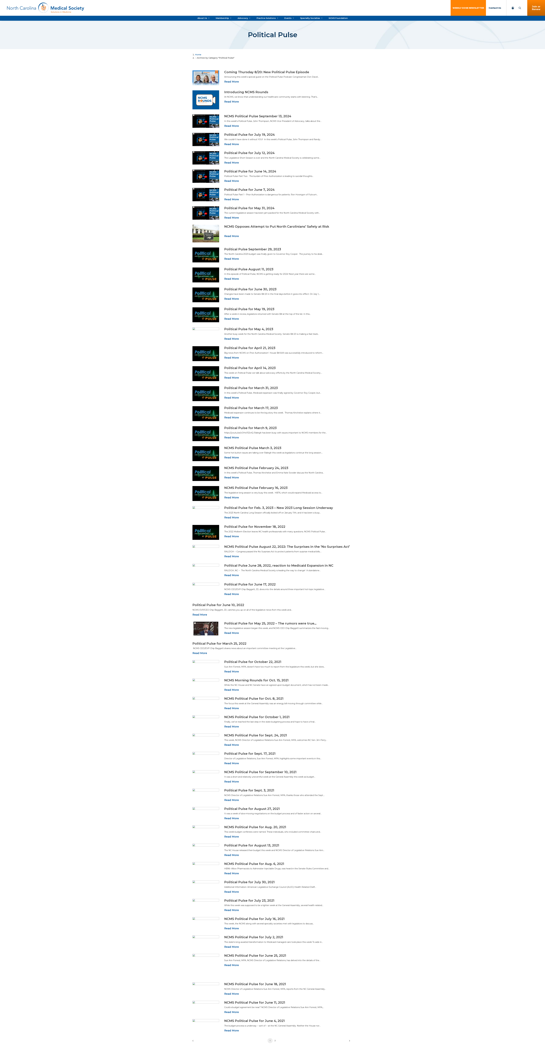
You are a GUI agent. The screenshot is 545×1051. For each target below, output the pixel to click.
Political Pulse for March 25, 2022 (219, 643)
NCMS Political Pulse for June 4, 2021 (254, 1021)
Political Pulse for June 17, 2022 (250, 584)
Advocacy (243, 18)
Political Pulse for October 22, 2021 (252, 662)
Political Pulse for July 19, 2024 (249, 135)
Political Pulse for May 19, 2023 (249, 309)
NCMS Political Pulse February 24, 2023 (256, 468)
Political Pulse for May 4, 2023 (248, 329)
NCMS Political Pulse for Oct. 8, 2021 (253, 699)
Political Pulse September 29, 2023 (252, 249)
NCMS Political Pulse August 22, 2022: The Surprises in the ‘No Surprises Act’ (287, 547)
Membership (222, 18)
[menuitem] (468, 8)
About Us (202, 18)
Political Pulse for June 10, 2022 (218, 605)
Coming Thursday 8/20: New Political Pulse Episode (266, 72)
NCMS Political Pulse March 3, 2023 (252, 448)
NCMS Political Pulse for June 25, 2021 (255, 956)
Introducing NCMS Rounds (246, 92)
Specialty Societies (310, 18)
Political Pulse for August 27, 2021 (252, 809)
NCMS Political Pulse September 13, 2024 (257, 116)
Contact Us (495, 8)
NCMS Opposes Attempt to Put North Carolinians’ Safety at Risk (276, 226)
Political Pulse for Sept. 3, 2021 (249, 790)
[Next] (349, 1042)
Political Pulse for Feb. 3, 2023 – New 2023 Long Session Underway (278, 508)
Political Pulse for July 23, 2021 (249, 900)
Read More (231, 81)
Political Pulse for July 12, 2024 (249, 153)
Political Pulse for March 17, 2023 (251, 408)
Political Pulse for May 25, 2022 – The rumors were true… (270, 623)
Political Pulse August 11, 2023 (248, 269)
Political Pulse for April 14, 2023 (250, 368)
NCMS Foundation (338, 18)
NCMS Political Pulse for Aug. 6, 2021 (254, 864)
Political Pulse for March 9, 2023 (250, 428)
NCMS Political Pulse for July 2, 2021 (253, 937)
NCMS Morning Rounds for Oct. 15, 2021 (256, 680)
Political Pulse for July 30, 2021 (249, 882)
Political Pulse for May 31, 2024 (249, 208)
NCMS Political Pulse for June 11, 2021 (254, 1002)
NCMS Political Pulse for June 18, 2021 (255, 984)
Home (198, 54)
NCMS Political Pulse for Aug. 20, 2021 (255, 827)
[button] (205, 77)
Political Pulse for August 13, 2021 (251, 845)
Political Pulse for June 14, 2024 (250, 171)
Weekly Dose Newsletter (468, 8)
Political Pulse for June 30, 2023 (250, 289)
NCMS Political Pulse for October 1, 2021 (257, 717)
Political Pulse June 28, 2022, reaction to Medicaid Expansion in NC (278, 565)
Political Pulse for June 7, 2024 (249, 190)
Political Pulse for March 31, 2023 (251, 388)
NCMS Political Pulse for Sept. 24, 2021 (255, 735)
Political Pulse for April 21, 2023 (249, 348)
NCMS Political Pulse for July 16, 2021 (254, 919)
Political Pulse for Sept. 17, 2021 (249, 754)
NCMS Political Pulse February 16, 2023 (256, 488)
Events (288, 18)
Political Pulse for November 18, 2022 (254, 527)
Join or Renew (536, 8)
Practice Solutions (266, 18)
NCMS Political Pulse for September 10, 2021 (260, 772)
